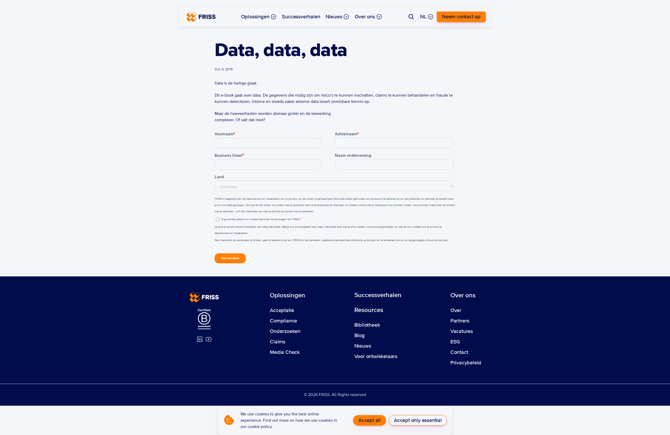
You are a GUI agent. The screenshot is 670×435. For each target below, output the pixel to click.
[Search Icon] (411, 17)
